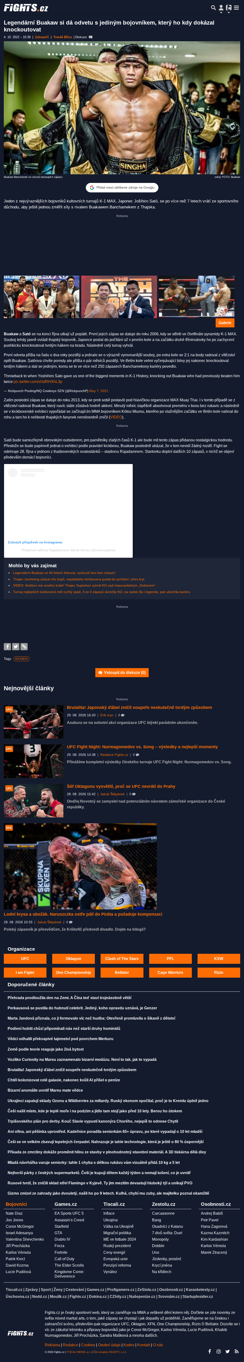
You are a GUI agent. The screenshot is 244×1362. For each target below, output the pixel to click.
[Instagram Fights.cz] (218, 1351)
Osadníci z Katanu (167, 1226)
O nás (158, 1345)
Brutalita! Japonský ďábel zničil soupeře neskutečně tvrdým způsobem (139, 707)
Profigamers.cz (120, 1290)
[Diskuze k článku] (90, 37)
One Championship (73, 972)
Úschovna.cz (17, 1297)
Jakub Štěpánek (112, 794)
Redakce (70, 1345)
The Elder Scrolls (69, 1265)
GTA (58, 1233)
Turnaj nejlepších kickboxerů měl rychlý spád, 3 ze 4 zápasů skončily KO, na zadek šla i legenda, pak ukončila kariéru (101, 592)
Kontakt (144, 1345)
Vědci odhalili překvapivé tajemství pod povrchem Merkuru (60, 1039)
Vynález (110, 1272)
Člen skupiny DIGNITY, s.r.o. (110, 1352)
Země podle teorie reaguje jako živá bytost (46, 1049)
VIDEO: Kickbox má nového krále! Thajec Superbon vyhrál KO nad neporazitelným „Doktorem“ (84, 585)
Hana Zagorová (214, 1226)
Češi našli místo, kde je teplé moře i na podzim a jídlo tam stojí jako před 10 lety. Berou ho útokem (95, 1111)
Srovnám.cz (169, 1297)
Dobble (158, 1246)
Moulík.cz (58, 1297)
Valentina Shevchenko (25, 1239)
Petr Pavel (210, 1220)
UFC (25, 959)
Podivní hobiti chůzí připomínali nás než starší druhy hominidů (64, 1029)
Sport (46, 1290)
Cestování (75, 1290)
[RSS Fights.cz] (236, 1351)
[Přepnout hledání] (213, 7)
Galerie (225, 323)
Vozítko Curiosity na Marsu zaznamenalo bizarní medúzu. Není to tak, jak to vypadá (82, 1060)
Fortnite (61, 1252)
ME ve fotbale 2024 (119, 1239)
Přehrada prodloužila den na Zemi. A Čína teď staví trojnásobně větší (69, 998)
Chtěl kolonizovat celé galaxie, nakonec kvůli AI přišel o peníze (64, 1080)
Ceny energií (114, 1252)
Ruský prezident (117, 1246)
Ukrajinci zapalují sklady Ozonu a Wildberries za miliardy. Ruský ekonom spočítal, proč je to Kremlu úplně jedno (108, 1101)
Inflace (109, 1213)
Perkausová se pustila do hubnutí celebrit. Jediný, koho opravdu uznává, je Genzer (82, 1008)
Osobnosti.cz (171, 1290)
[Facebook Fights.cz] (209, 1351)
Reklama (52, 1345)
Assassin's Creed (69, 1220)
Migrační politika (117, 1233)
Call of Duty (64, 1259)
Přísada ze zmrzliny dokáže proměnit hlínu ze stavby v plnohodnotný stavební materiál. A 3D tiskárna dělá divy (107, 1152)
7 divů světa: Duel (167, 1233)
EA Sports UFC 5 (69, 1213)
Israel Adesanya (19, 1233)
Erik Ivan (106, 715)
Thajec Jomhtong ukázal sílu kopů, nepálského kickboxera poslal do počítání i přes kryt (78, 579)
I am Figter (25, 972)
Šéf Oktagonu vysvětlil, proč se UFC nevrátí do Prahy (121, 786)
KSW (218, 959)
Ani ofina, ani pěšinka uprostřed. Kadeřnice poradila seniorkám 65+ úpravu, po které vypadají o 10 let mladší (105, 1132)
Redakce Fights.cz (114, 755)
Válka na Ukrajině (118, 1226)
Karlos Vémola (18, 1252)
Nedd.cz (39, 1297)
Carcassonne (163, 1213)
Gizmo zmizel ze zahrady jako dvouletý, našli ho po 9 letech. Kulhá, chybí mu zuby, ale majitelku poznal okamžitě (108, 1193)
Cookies (88, 1345)
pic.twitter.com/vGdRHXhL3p (38, 382)
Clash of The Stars (122, 959)
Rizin (218, 972)
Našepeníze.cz (142, 1297)
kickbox (21, 658)
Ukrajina (110, 1220)
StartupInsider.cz (198, 1297)
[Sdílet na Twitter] (15, 646)
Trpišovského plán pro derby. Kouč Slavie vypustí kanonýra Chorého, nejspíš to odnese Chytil (93, 1121)
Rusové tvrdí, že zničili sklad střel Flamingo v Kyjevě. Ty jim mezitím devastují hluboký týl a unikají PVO (100, 1183)
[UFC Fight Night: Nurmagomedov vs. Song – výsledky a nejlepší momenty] (33, 761)
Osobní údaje (109, 1345)
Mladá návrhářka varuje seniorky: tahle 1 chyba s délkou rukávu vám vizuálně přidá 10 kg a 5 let (94, 1163)
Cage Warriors (170, 972)
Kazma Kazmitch (215, 1233)
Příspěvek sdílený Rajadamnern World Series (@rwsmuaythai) (68, 550)
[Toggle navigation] (236, 7)
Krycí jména (162, 1265)
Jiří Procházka (18, 1246)
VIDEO (116, 417)
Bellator (122, 972)
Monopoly (160, 1239)
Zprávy (31, 1290)
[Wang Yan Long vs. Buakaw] (41, 297)
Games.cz (95, 1290)
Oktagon (73, 959)
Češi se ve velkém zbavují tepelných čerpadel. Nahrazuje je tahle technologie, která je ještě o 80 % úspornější (105, 1142)
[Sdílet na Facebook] (7, 646)
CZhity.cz (118, 1297)
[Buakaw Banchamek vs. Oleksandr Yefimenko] (196, 297)
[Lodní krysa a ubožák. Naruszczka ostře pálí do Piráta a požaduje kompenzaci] (80, 866)
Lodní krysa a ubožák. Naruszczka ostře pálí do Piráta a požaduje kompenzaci (83, 914)
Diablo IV (62, 1239)
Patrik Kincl (15, 1259)
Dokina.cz (98, 1297)
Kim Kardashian (214, 1239)
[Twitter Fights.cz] (227, 1351)
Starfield (62, 1226)
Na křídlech (161, 1272)
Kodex (129, 1345)
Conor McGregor (20, 1226)
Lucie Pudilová (18, 1272)
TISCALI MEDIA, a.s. (79, 1352)
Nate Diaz (14, 1213)
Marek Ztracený (214, 1252)
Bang (156, 1220)
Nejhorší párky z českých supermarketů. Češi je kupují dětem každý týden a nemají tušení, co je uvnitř (99, 1173)
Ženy (58, 1290)
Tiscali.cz (14, 1290)
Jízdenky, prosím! (166, 1259)
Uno (155, 1252)
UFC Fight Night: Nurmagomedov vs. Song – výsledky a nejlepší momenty (142, 746)
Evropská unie (115, 1259)
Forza (59, 1246)
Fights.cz (78, 1297)
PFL (170, 959)
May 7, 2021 (98, 391)
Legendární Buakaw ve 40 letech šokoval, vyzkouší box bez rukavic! (64, 573)
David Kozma (17, 1265)
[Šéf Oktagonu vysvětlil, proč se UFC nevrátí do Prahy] (33, 801)
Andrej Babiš (212, 1213)
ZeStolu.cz (146, 1290)
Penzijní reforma (117, 1265)
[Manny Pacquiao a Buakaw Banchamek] (119, 297)
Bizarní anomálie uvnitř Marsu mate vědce (45, 1090)
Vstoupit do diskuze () (124, 673)
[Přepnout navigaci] (221, 7)
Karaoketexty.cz (200, 1290)
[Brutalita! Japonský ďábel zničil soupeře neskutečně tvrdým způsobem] (33, 722)
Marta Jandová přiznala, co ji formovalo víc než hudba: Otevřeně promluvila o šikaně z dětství (91, 1018)
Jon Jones (14, 1220)
